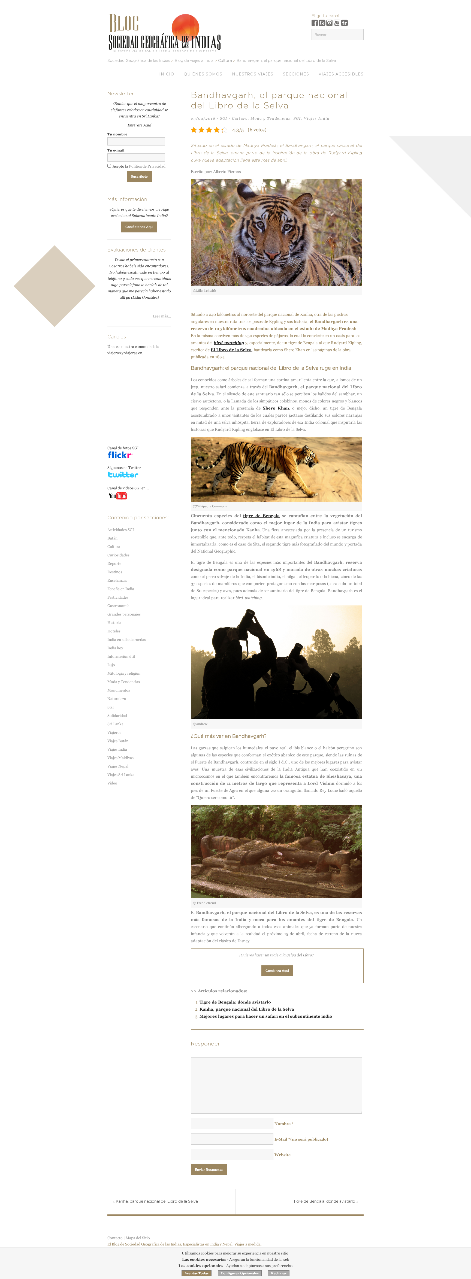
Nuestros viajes (252, 74)
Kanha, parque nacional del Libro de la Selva (247, 1009)
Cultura (240, 118)
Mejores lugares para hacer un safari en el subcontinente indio (266, 1016)
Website (282, 1155)
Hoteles (113, 631)
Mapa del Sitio (138, 1238)
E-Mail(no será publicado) (301, 1139)
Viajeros (114, 732)
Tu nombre (117, 134)
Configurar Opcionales (240, 1273)
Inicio (166, 74)
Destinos (114, 572)
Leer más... (162, 316)
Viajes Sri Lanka (120, 774)
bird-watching (229, 342)
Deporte (114, 563)
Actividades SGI (120, 530)
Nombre (284, 1124)
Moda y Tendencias (271, 118)
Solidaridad (117, 715)
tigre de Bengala (261, 515)
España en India (120, 589)
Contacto (115, 1238)
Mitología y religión (123, 673)
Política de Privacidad (147, 166)
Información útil (121, 656)
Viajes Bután (117, 741)
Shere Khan (276, 408)
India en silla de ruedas (126, 639)
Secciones (296, 74)
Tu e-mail (115, 150)
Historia (114, 622)
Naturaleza (116, 698)
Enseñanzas (117, 580)
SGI (223, 118)
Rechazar (278, 1273)
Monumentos (118, 690)
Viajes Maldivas (120, 758)
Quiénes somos (203, 74)
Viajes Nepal (117, 766)
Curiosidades (118, 555)
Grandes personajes (124, 614)
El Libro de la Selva (231, 349)
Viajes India (317, 118)
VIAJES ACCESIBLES (341, 74)
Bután (112, 538)
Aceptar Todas (197, 1273)
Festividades (117, 597)
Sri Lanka (115, 724)
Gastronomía (118, 606)
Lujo (111, 665)
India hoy (115, 648)
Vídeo (112, 783)
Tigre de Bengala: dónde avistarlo (235, 1002)
